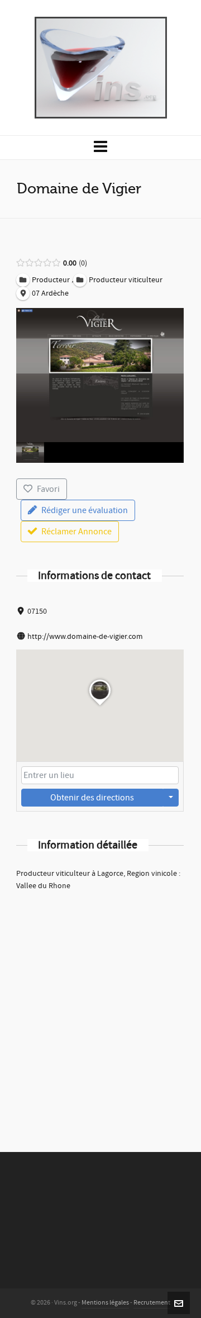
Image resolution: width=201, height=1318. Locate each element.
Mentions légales (105, 1302)
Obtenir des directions (92, 797)
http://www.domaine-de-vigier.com (85, 637)
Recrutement (151, 1302)
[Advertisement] (100, 1006)
